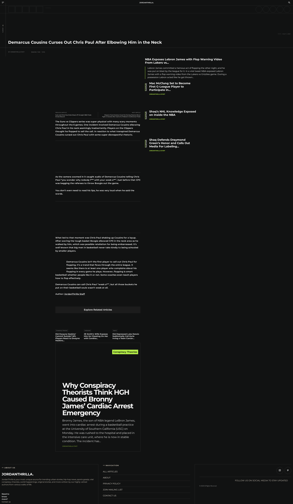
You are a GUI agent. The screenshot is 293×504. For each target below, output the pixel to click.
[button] (289, 2)
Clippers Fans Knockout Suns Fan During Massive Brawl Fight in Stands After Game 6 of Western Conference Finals (121, 116)
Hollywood (87, 330)
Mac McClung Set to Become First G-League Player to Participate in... (169, 87)
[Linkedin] (92, 303)
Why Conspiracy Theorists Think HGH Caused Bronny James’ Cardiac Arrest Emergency (97, 399)
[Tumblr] (103, 303)
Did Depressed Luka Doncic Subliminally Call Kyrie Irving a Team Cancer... (126, 336)
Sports (2, 30)
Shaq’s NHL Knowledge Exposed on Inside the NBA (172, 113)
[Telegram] (108, 303)
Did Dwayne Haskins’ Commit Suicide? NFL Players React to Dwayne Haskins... (67, 337)
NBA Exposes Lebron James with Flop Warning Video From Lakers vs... (183, 61)
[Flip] (114, 303)
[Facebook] (76, 303)
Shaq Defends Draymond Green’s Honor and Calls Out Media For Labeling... (169, 143)
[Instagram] (279, 470)
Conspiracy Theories (61, 330)
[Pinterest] (87, 303)
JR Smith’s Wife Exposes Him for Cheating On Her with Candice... (96, 336)
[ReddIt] (98, 303)
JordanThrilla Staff (17, 52)
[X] (81, 303)
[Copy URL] (119, 303)
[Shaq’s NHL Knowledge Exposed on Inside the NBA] (216, 123)
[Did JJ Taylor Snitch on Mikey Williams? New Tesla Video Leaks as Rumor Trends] (19, 9)
